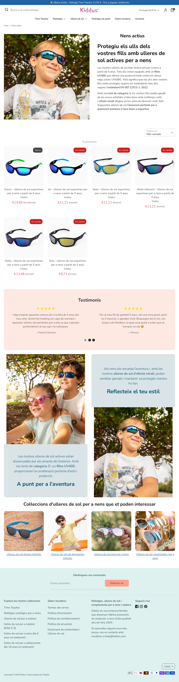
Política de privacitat (60, 624)
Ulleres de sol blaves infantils (24, 554)
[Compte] (165, 10)
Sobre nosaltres (123, 18)
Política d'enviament (60, 613)
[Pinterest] (145, 606)
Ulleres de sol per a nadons (20, 618)
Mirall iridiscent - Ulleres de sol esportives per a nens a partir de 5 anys (155, 193)
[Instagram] (141, 606)
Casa (6, 25)
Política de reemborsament (64, 618)
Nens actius (16, 25)
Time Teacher (41, 18)
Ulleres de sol (77, 18)
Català (167, 666)
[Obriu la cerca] (6, 9)
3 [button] (93, 340)
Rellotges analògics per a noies (22, 613)
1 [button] (85, 340)
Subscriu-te (117, 583)
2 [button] (89, 340)
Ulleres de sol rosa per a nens (111, 554)
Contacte (139, 18)
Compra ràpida (24, 181)
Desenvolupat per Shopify (38, 674)
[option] (44, 322)
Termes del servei (58, 607)
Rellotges (58, 18)
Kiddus (23, 674)
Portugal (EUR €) (147, 10)
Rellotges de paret (101, 18)
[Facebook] (136, 606)
